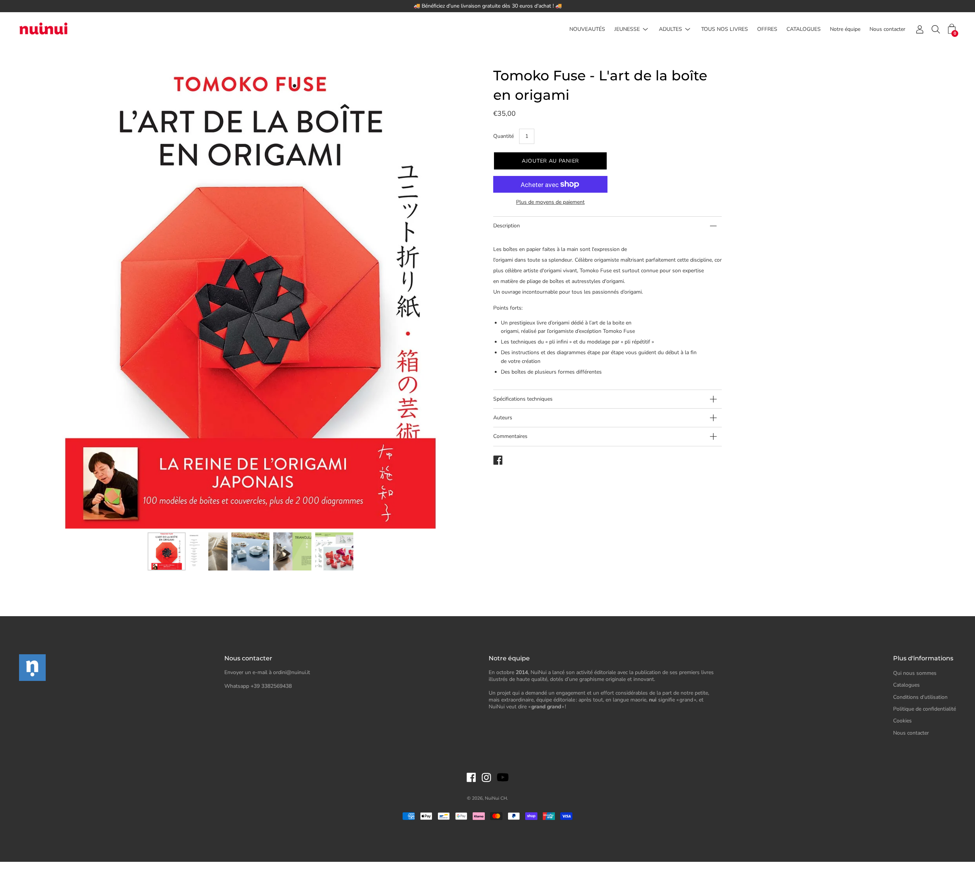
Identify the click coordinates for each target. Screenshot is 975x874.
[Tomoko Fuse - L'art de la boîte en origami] (167, 551)
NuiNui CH (496, 798)
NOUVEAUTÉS (587, 29)
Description (506, 225)
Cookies (902, 720)
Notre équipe (845, 29)
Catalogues (906, 685)
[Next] (462, 297)
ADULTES (670, 29)
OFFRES (767, 29)
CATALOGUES (803, 29)
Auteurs (502, 417)
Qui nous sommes (915, 673)
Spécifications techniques (523, 399)
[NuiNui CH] (44, 29)
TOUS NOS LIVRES (724, 29)
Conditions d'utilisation (920, 697)
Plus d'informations (923, 658)
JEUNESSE (627, 29)
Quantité (503, 136)
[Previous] (38, 297)
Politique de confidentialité (924, 709)
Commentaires (510, 436)
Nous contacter (887, 29)
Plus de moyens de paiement (550, 202)
